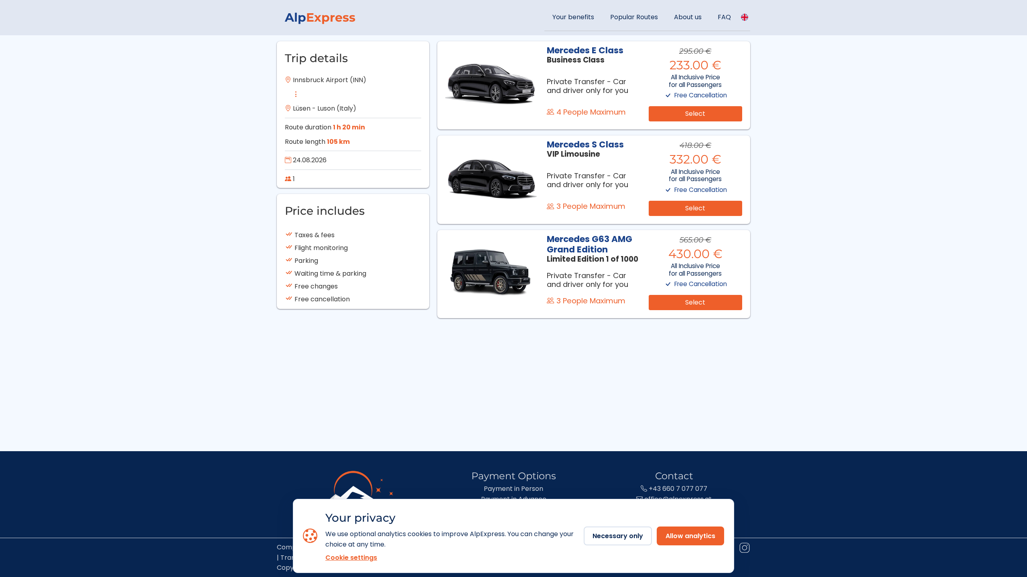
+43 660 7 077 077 (677, 488)
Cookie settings (351, 557)
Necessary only (618, 536)
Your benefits (573, 17)
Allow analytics (690, 536)
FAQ (724, 17)
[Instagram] (744, 549)
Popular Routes (634, 17)
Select (695, 113)
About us (688, 17)
